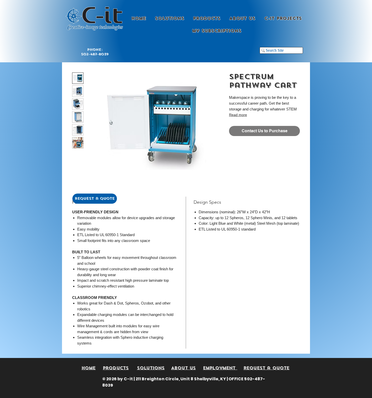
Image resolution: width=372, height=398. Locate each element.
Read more (238, 115)
